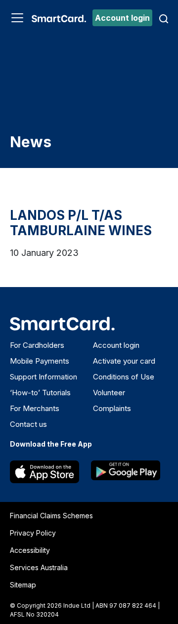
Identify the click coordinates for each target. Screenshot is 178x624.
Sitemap (23, 585)
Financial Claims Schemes (51, 515)
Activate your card (124, 361)
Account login (122, 18)
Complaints (112, 408)
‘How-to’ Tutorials (40, 392)
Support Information (43, 376)
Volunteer (109, 392)
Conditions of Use (123, 376)
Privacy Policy (33, 533)
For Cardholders (37, 345)
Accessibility (30, 550)
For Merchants (34, 408)
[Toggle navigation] (17, 17)
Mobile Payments (39, 361)
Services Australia (39, 567)
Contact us (28, 424)
